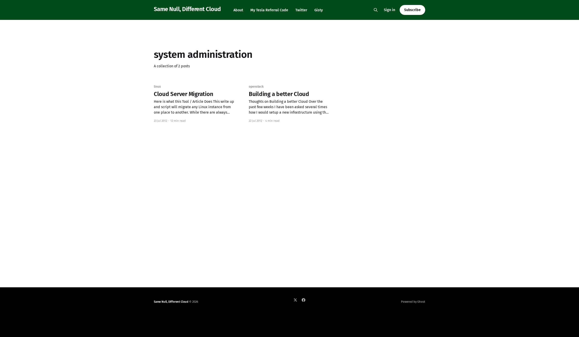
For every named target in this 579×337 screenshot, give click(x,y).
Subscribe (412, 10)
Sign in (389, 10)
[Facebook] (303, 300)
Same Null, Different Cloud (187, 9)
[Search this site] (375, 10)
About (238, 10)
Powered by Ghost (413, 301)
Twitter (301, 10)
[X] (295, 300)
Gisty (318, 10)
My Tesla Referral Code (269, 10)
